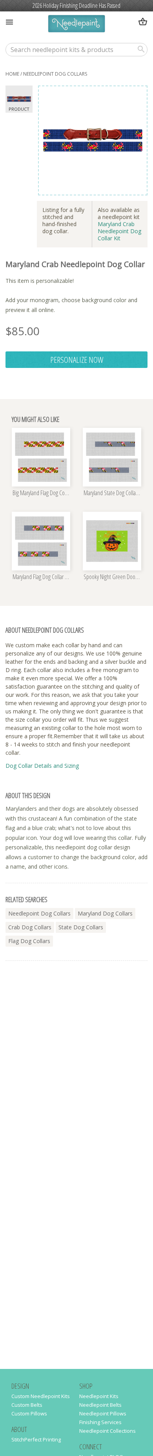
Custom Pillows (29, 1413)
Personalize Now (76, 359)
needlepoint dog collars (55, 74)
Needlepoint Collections (107, 1430)
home (12, 74)
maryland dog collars (105, 913)
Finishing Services (100, 1422)
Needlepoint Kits (98, 1396)
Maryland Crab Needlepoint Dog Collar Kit (119, 231)
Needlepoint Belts (100, 1404)
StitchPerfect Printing (36, 1439)
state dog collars (80, 927)
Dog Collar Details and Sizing (42, 765)
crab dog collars (29, 927)
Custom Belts (26, 1404)
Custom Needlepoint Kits (40, 1396)
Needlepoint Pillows (102, 1413)
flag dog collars (29, 941)
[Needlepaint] (76, 25)
